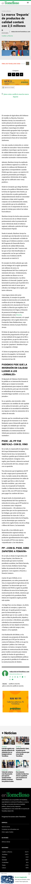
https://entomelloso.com (15, 674)
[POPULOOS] (15, 85)
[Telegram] (22, 676)
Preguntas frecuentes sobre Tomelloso (14, 816)
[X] (13, 74)
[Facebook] (9, 74)
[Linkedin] (17, 676)
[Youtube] (12, 679)
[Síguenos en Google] (8, 90)
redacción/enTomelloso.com (20, 31)
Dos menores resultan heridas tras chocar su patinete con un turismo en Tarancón (22, 775)
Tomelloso (4, 746)
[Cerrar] (29, 874)
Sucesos (18, 770)
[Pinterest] (17, 74)
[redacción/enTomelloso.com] (5, 675)
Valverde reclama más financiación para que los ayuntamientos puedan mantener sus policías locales (8, 776)
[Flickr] (12, 676)
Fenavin (19, 315)
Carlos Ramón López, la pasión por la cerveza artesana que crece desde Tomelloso (22, 752)
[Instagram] (15, 676)
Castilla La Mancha (14, 684)
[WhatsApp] (21, 74)
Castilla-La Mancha (6, 11)
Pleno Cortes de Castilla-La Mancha (13, 686)
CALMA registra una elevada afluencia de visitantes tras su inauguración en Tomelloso (8, 752)
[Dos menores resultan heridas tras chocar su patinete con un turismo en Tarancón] (22, 764)
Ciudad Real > (5, 770)
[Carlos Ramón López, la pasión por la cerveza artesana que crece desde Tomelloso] (22, 741)
